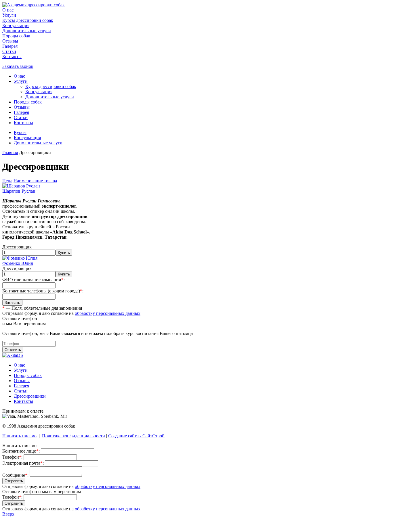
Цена (7, 180)
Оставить (13, 350)
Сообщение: (15, 475)
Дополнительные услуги (26, 30)
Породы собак (16, 35)
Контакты (12, 56)
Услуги (9, 15)
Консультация (15, 25)
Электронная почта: (23, 463)
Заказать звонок (17, 66)
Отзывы (10, 41)
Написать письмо (19, 435)
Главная (10, 152)
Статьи (9, 51)
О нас (8, 9)
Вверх (8, 514)
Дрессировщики (30, 396)
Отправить (14, 481)
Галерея (10, 46)
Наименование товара (35, 180)
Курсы (20, 132)
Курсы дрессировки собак (27, 20)
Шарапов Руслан (18, 191)
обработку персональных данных (107, 313)
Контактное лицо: (21, 451)
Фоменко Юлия (17, 263)
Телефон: (12, 457)
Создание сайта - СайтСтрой (136, 435)
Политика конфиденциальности (73, 435)
